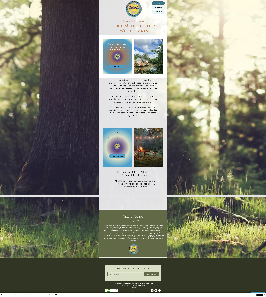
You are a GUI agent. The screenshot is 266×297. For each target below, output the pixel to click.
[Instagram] (159, 290)
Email (109, 271)
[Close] (264, 295)
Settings (253, 294)
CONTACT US (158, 12)
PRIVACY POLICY (134, 287)
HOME (158, 3)
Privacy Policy (55, 294)
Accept (260, 294)
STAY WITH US (158, 7)
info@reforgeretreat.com (140, 285)
